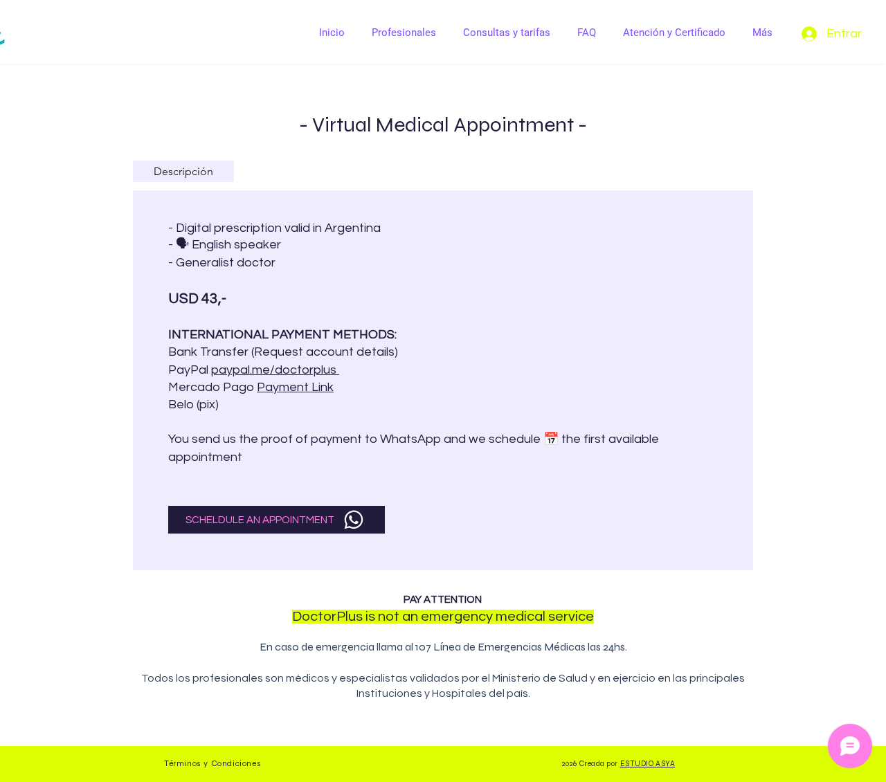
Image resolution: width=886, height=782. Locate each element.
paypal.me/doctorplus (275, 369)
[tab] (183, 171)
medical (520, 617)
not (388, 617)
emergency (457, 617)
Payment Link (295, 387)
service (571, 617)
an (410, 617)
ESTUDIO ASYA (648, 763)
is (370, 617)
